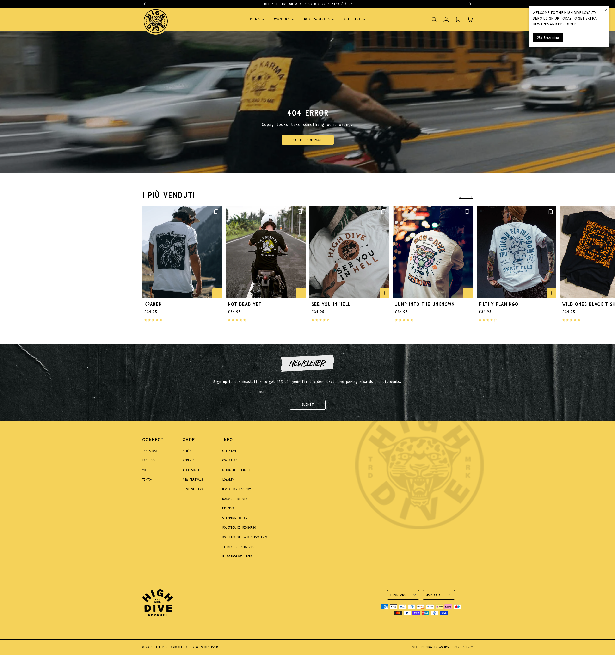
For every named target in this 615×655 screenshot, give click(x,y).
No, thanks (339, 385)
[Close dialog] (395, 266)
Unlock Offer (338, 359)
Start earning (548, 37)
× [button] (605, 10)
